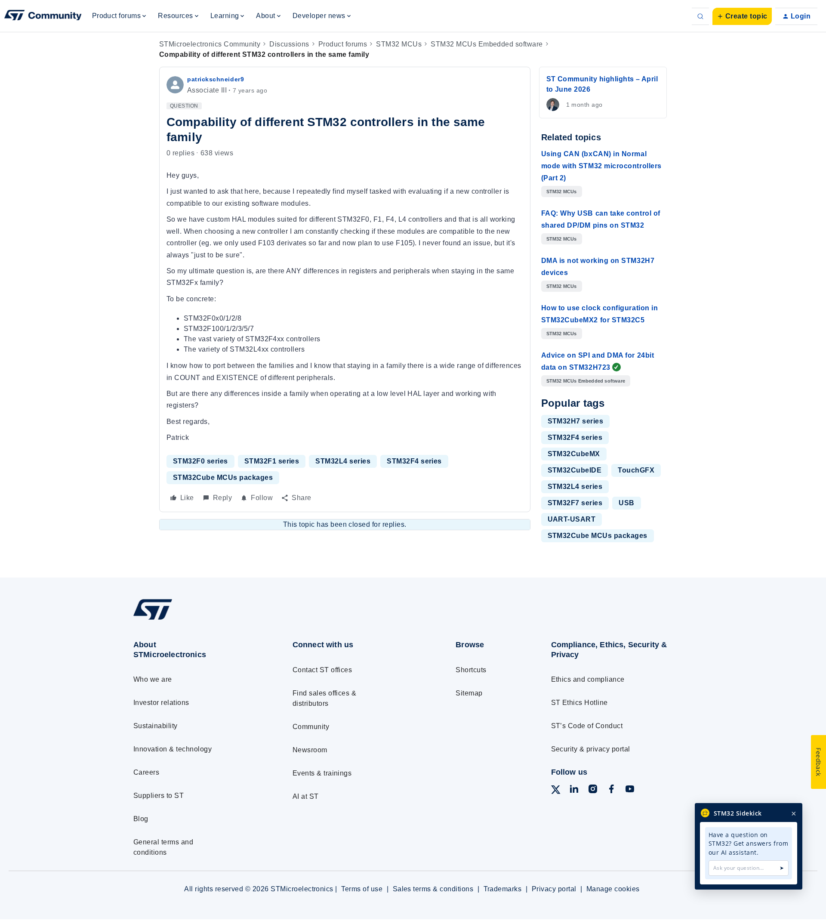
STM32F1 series (271, 461)
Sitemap (469, 693)
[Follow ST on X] (556, 791)
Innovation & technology (172, 749)
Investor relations (161, 702)
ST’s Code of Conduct (587, 725)
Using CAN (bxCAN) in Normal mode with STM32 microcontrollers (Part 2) (601, 166)
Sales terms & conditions (433, 889)
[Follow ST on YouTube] (630, 790)
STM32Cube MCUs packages (223, 477)
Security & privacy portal (590, 749)
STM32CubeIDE (575, 470)
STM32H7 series (576, 421)
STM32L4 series (342, 461)
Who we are (152, 679)
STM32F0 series (200, 461)
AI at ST (306, 796)
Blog (140, 818)
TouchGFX (636, 470)
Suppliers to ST (158, 795)
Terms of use (361, 889)
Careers (146, 772)
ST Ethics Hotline (579, 702)
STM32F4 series (414, 461)
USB (626, 503)
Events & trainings (322, 773)
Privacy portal (554, 889)
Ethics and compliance (588, 679)
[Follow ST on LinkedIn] (574, 790)
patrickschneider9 (215, 79)
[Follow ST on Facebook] (611, 790)
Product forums (342, 44)
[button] (742, 16)
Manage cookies (613, 889)
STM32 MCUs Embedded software (486, 44)
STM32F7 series (575, 503)
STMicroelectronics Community (209, 44)
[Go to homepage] (196, 619)
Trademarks (503, 889)
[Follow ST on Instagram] (593, 790)
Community (311, 726)
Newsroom (310, 750)
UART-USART (572, 519)
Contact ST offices (322, 670)
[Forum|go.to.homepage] (43, 16)
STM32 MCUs (399, 44)
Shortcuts (471, 670)
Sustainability (155, 725)
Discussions (289, 44)
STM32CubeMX (574, 453)
